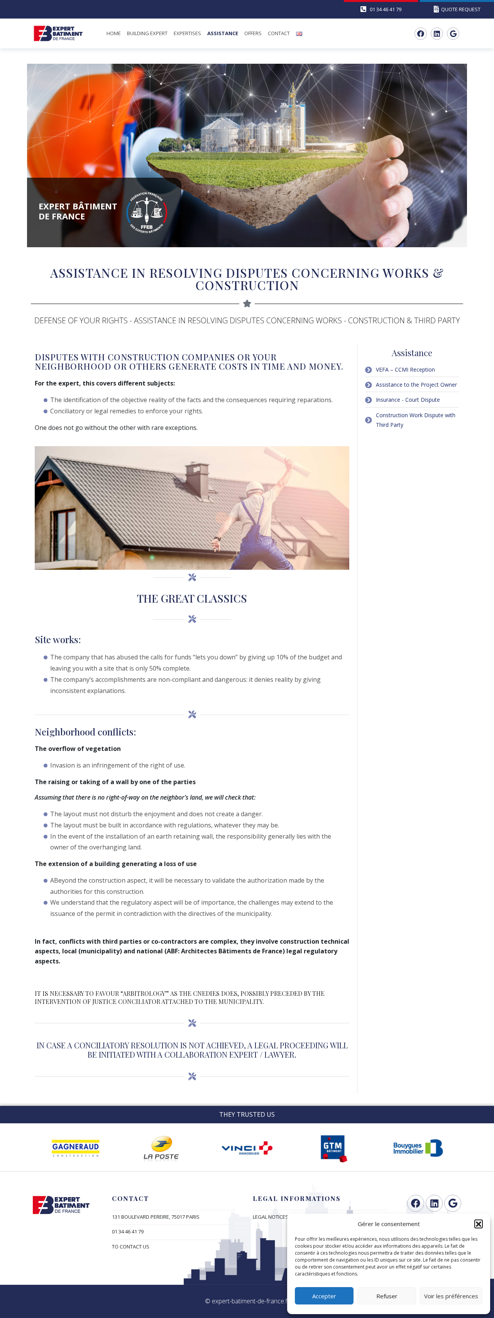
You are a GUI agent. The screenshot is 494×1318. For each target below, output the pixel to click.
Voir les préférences (451, 1296)
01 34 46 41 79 (128, 1231)
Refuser (387, 1296)
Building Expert (147, 33)
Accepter (324, 1296)
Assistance (222, 33)
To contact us (130, 1246)
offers (253, 33)
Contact (279, 33)
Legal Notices (270, 1216)
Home (114, 33)
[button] (478, 1224)
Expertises (187, 33)
